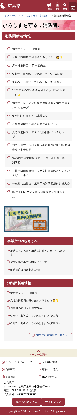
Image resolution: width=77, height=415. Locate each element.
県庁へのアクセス (26, 401)
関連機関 (10, 376)
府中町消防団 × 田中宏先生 (29, 65)
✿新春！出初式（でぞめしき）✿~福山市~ (38, 73)
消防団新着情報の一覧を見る (53, 335)
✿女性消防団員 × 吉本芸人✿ (30, 115)
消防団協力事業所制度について (28, 262)
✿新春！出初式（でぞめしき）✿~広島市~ (38, 82)
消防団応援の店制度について (27, 269)
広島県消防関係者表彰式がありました (35, 124)
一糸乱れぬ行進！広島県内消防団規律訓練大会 (41, 183)
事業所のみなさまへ (22, 241)
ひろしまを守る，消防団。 (35, 15)
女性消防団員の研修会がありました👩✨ (37, 57)
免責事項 (10, 369)
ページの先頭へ (38, 354)
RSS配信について (50, 376)
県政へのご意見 (50, 369)
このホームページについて (19, 362)
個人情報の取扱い (51, 362)
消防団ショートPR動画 (26, 49)
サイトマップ (53, 401)
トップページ (9, 15)
